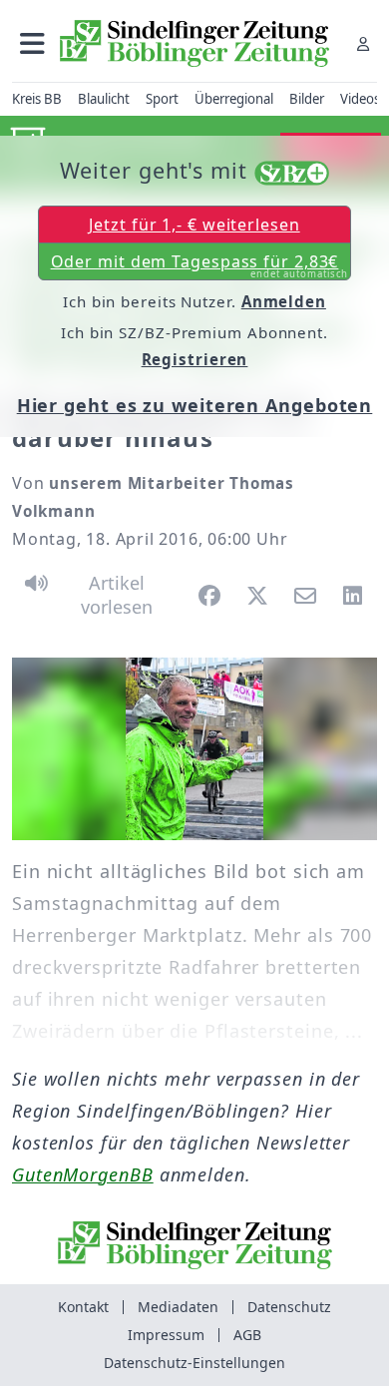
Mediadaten (178, 1306)
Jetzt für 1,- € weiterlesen (194, 224)
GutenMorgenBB (83, 1174)
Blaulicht (104, 99)
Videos (360, 99)
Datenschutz (289, 1306)
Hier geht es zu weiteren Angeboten (195, 405)
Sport (162, 99)
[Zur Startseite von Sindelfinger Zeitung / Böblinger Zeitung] (194, 43)
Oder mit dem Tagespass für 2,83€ (200, 265)
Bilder (306, 99)
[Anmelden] (363, 43)
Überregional (233, 99)
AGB (247, 1334)
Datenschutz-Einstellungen (194, 1362)
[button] (32, 43)
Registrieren (195, 359)
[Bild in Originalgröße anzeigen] (194, 749)
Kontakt (83, 1306)
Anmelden (283, 301)
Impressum (166, 1334)
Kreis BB (37, 99)
